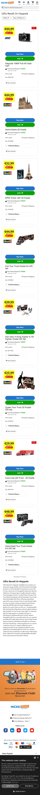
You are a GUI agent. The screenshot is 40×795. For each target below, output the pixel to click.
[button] (20, 791)
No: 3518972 (9, 421)
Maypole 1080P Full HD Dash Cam (18, 64)
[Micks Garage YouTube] (33, 731)
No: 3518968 (9, 560)
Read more (15, 782)
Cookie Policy (16, 778)
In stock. (9, 74)
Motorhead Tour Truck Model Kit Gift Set (18, 547)
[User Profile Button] (28, 2)
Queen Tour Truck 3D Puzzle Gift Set (18, 408)
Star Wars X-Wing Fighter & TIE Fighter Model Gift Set (19, 338)
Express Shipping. (28, 74)
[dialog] (20, 775)
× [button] (37, 757)
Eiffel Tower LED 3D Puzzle (17, 198)
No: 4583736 (9, 77)
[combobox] (35, 758)
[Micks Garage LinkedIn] (13, 731)
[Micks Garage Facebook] (7, 731)
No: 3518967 (9, 280)
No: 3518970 (9, 209)
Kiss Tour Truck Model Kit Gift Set (19, 267)
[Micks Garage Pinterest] (20, 731)
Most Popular (7, 753)
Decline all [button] (29, 786)
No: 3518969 (9, 141)
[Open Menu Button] (37, 2)
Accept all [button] (10, 786)
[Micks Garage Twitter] (26, 731)
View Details (11, 83)
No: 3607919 (9, 489)
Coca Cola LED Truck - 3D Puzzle (19, 478)
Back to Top (20, 662)
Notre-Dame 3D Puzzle (15, 129)
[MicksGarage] (7, 3)
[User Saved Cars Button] (24, 2)
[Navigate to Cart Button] (32, 2)
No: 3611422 (9, 350)
